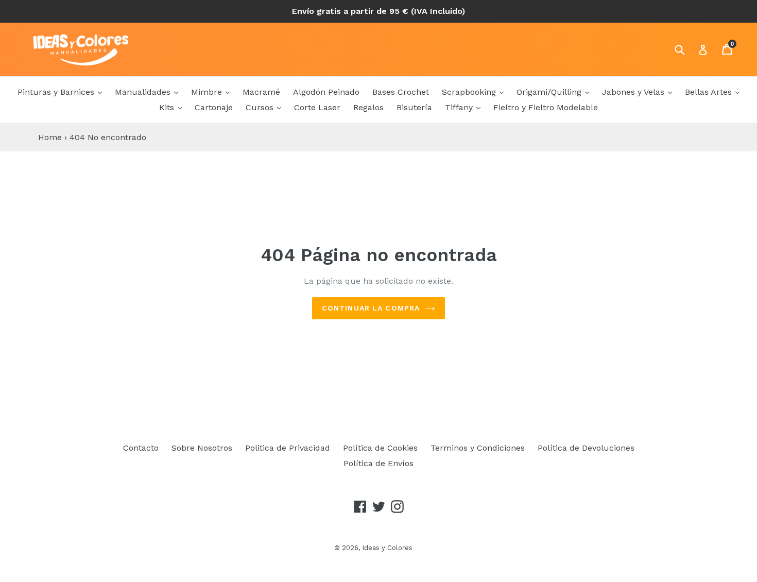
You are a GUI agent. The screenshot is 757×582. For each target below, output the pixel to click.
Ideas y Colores (387, 548)
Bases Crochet (400, 92)
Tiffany (460, 107)
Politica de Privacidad (287, 448)
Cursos (261, 107)
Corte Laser (317, 107)
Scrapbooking (470, 92)
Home (50, 137)
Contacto (141, 448)
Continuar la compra (371, 308)
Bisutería (414, 107)
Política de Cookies (380, 448)
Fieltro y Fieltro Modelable (545, 107)
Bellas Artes (709, 92)
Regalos (368, 107)
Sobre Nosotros (201, 448)
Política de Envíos (378, 463)
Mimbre (208, 92)
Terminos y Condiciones (478, 448)
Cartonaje (214, 107)
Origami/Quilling (550, 92)
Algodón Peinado (326, 92)
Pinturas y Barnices (57, 92)
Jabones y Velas (634, 92)
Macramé (261, 92)
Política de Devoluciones (586, 448)
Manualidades (144, 92)
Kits (168, 107)
